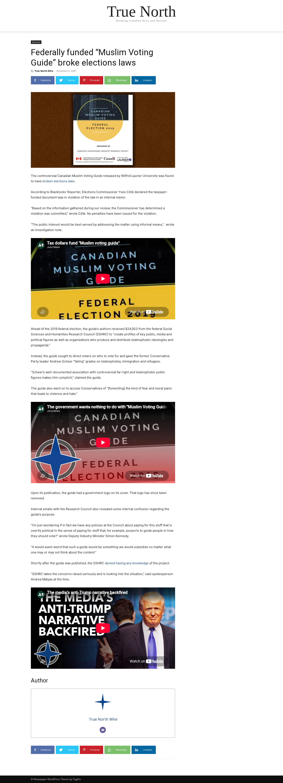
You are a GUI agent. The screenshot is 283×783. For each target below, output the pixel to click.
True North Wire (44, 70)
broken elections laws (58, 181)
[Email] (103, 730)
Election (36, 42)
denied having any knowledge (127, 563)
